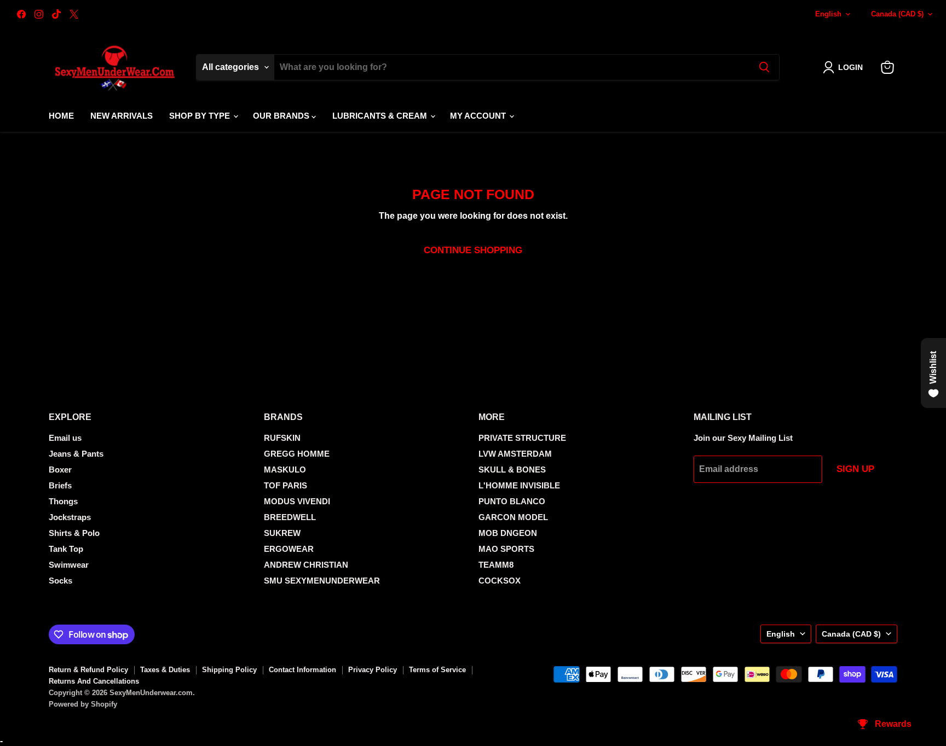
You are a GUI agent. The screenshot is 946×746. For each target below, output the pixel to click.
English (828, 14)
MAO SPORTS (506, 548)
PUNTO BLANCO (511, 501)
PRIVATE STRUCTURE (522, 437)
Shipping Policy (229, 670)
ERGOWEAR (289, 548)
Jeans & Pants (76, 453)
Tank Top (66, 548)
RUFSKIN (282, 437)
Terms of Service (437, 670)
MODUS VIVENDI (297, 501)
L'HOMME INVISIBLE (519, 485)
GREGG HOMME (297, 453)
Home (61, 115)
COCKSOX (499, 580)
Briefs (60, 485)
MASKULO (285, 469)
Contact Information (302, 670)
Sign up (855, 469)
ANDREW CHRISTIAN (306, 564)
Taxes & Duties (165, 670)
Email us (65, 437)
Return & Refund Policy (88, 670)
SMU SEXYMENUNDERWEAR (322, 580)
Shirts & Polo (74, 533)
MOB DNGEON (507, 533)
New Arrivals (121, 115)
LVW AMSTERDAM (515, 453)
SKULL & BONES (512, 469)
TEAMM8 (496, 564)
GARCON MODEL (513, 517)
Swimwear (69, 564)
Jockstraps (70, 517)
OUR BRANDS (282, 115)
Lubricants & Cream (380, 115)
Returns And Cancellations (94, 681)
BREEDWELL (290, 517)
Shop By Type (200, 115)
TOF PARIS (285, 485)
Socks (60, 580)
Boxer (60, 469)
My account (479, 115)
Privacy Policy (372, 670)
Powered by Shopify (83, 704)
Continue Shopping (473, 250)
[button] (845, 67)
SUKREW (282, 533)
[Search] (764, 67)
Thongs (63, 501)
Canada (897, 14)
